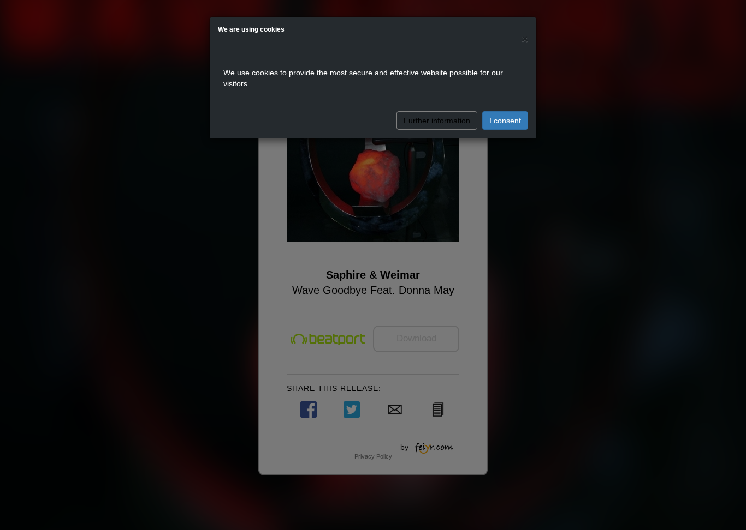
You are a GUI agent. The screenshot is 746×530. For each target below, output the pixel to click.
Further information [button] (437, 120)
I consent (505, 120)
